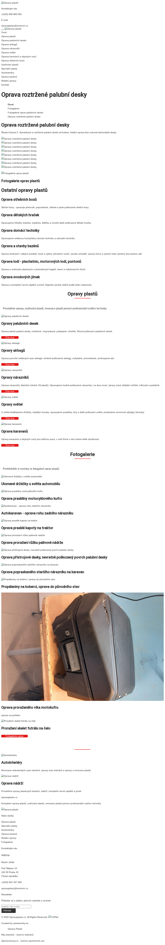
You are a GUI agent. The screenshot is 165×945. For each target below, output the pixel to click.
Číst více (9, 337)
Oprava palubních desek (13, 40)
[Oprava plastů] (9, 2)
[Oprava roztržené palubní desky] (19, 138)
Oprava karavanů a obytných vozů (18, 56)
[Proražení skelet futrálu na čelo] (18, 721)
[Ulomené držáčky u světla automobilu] (21, 476)
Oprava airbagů (9, 44)
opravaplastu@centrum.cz (14, 25)
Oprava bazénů (9, 76)
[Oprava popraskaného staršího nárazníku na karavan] (29, 564)
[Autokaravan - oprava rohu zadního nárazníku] (26, 506)
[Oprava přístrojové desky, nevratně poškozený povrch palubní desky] (37, 550)
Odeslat (7, 910)
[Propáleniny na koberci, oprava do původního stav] (28, 579)
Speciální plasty (9, 68)
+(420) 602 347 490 (11, 882)
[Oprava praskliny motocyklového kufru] (22, 491)
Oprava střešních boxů (12, 60)
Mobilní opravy (8, 80)
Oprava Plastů (15, 929)
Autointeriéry (7, 72)
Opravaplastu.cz (17, 917)
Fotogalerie (13, 108)
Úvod (4, 32)
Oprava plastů (8, 36)
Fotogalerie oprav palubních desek (25, 112)
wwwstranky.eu (21, 923)
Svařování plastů (9, 64)
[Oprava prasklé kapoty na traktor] (19, 520)
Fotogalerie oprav (14, 736)
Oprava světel (8, 52)
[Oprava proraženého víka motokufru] (82, 700)
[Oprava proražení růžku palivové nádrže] (23, 535)
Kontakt (5, 84)
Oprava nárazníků (10, 48)
